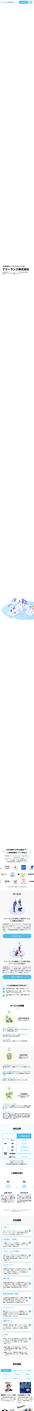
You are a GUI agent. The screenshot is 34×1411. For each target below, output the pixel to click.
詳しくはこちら (17, 936)
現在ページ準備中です (17, 977)
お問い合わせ (23, 2)
